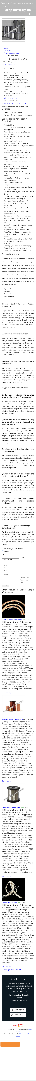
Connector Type (10, 201)
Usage (6, 185)
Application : (17, 631)
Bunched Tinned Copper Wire (12, 719)
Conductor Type (10, 141)
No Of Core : (19, 861)
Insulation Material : (17, 768)
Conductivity (8, 239)
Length (6, 143)
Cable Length (9, 169)
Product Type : (17, 627)
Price (6, 113)
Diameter (7, 192)
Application (8, 136)
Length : (16, 745)
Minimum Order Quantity (13, 115)
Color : (23, 624)
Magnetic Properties (11, 230)
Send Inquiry (21, 103)
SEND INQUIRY (7, 970)
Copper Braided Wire (9, 903)
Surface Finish (9, 216)
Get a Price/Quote (8, 64)
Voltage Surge (9, 178)
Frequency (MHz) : (18, 738)
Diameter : (17, 772)
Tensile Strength (9, 248)
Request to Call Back (9, 103)
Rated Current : (16, 640)
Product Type (9, 166)
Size (5, 150)
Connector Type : (18, 960)
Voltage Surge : (16, 761)
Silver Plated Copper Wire (11, 808)
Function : (19, 763)
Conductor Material (11, 182)
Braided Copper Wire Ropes (12, 620)
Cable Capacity (9, 132)
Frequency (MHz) (10, 155)
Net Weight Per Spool (11, 232)
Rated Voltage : (15, 661)
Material (7, 125)
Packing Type (9, 246)
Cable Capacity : (15, 636)
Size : (17, 928)
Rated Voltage (9, 187)
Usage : (8, 629)
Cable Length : (17, 666)
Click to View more (10, 98)
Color (6, 164)
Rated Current (9, 127)
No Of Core (8, 208)
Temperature (8, 173)
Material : (11, 624)
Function (7, 162)
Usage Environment (11, 225)
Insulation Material (10, 196)
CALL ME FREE (17, 970)
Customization (9, 218)
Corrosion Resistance (11, 211)
